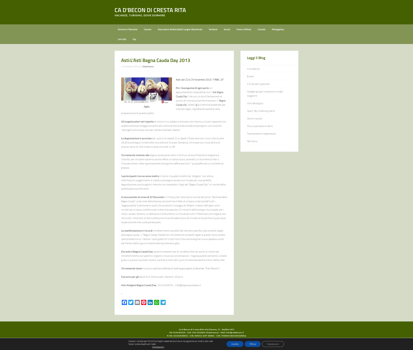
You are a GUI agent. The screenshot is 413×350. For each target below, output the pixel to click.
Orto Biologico (255, 103)
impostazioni (158, 346)
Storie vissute (254, 118)
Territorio (252, 141)
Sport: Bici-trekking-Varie (261, 110)
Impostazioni (273, 344)
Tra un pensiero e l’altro (260, 126)
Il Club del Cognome (258, 84)
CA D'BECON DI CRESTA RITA (150, 9)
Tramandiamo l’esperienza (261, 133)
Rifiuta (253, 344)
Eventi (250, 76)
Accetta (235, 344)
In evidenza (253, 68)
